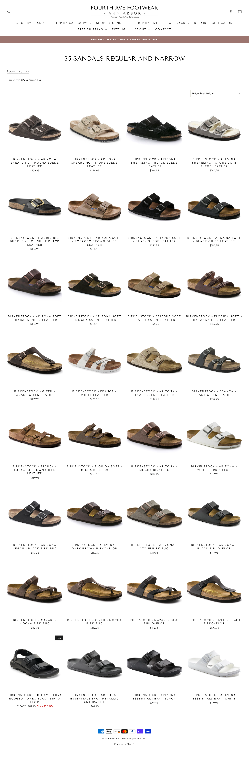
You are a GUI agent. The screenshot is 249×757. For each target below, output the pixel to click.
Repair (200, 23)
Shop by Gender (111, 23)
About (141, 29)
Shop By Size (147, 23)
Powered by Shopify (124, 744)
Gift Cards (222, 23)
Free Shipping (90, 29)
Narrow (23, 71)
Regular (12, 71)
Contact (163, 29)
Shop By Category (70, 23)
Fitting (119, 29)
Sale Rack (177, 23)
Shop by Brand (30, 23)
